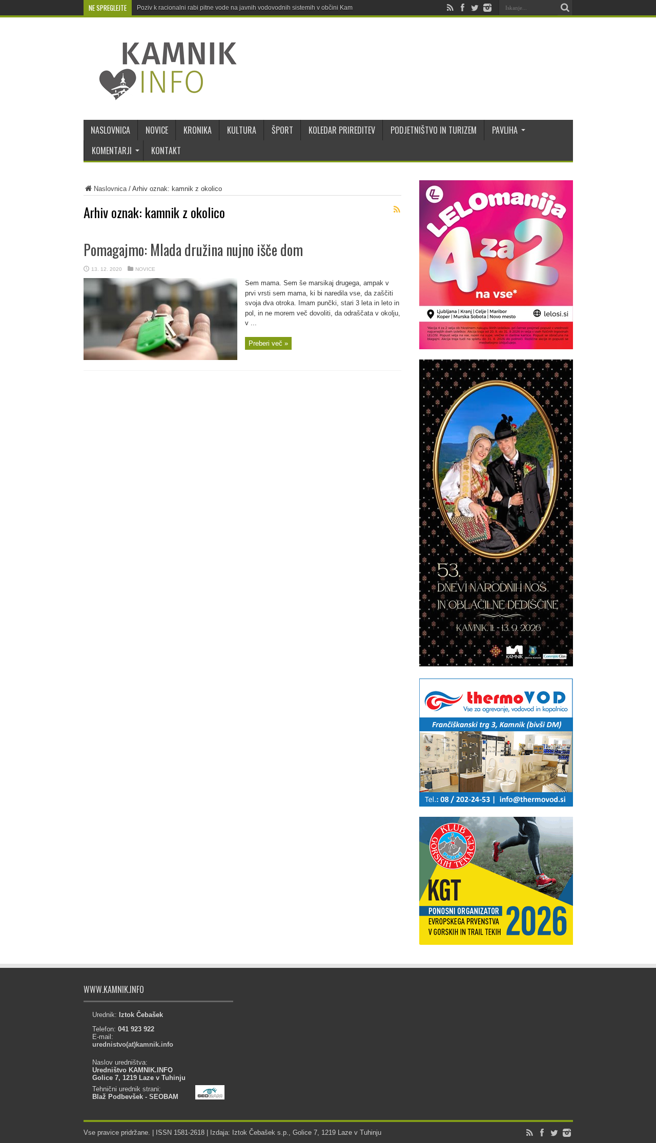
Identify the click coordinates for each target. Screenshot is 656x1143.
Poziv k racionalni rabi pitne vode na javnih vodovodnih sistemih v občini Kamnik (249, 7)
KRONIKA (197, 130)
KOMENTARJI (112, 150)
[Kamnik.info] (160, 94)
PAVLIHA (505, 130)
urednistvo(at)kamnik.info (132, 1044)
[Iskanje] (565, 7)
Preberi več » (268, 343)
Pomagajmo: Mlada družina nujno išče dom (193, 249)
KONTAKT (166, 150)
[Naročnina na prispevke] (397, 209)
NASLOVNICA (110, 130)
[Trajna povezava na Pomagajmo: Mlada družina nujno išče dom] (160, 358)
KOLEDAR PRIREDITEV (342, 130)
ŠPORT (282, 130)
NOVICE (157, 130)
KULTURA (241, 130)
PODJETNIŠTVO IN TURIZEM (434, 130)
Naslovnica (110, 189)
